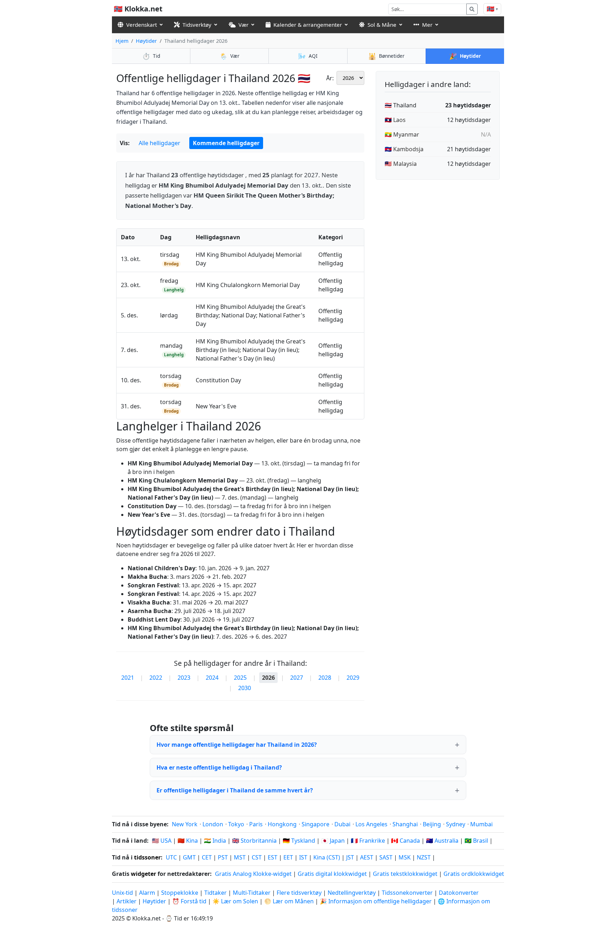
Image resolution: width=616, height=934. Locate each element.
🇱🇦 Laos (395, 120)
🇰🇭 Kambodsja (404, 149)
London (212, 824)
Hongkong (282, 824)
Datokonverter (459, 893)
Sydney (455, 824)
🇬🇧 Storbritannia (254, 840)
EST (272, 857)
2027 (296, 678)
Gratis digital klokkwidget (332, 874)
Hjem (121, 40)
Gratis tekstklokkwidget (405, 874)
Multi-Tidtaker (252, 893)
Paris (256, 824)
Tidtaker (215, 893)
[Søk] (472, 9)
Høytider (146, 40)
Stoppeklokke (179, 893)
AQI (308, 56)
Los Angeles (371, 824)
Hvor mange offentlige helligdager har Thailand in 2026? (236, 745)
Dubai (342, 824)
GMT (189, 857)
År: (330, 78)
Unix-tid (122, 893)
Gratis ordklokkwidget (473, 874)
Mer (427, 24)
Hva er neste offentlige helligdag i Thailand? (219, 767)
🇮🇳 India (215, 840)
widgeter (143, 874)
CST (257, 857)
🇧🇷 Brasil (476, 840)
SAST (385, 857)
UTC (171, 857)
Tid (151, 56)
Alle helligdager (159, 143)
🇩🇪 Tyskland (299, 840)
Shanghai (405, 824)
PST (223, 857)
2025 (240, 678)
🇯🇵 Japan (333, 840)
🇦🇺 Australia (442, 840)
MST (240, 857)
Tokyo (236, 824)
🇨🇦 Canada (405, 840)
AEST (366, 857)
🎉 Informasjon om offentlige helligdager (376, 901)
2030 (244, 688)
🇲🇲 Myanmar (402, 134)
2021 (127, 678)
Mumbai (481, 824)
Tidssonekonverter (408, 893)
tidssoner (147, 857)
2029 (352, 678)
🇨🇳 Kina (188, 840)
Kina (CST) (326, 857)
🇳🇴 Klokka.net (138, 9)
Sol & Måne (382, 24)
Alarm (147, 893)
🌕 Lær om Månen (289, 901)
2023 (184, 678)
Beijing (432, 824)
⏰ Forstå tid (189, 901)
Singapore (315, 824)
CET (207, 857)
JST (350, 857)
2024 (212, 678)
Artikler (127, 901)
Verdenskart (141, 24)
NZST (424, 857)
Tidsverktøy (197, 24)
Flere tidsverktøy (300, 893)
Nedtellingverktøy (352, 893)
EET (288, 857)
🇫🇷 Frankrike (368, 840)
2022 (155, 678)
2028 (324, 678)
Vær (243, 24)
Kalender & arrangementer (307, 24)
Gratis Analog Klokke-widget (253, 874)
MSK (405, 857)
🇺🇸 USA (161, 840)
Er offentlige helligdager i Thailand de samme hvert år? (234, 790)
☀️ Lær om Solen (235, 901)
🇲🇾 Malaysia (401, 164)
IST (303, 857)
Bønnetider (386, 56)
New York (184, 824)
